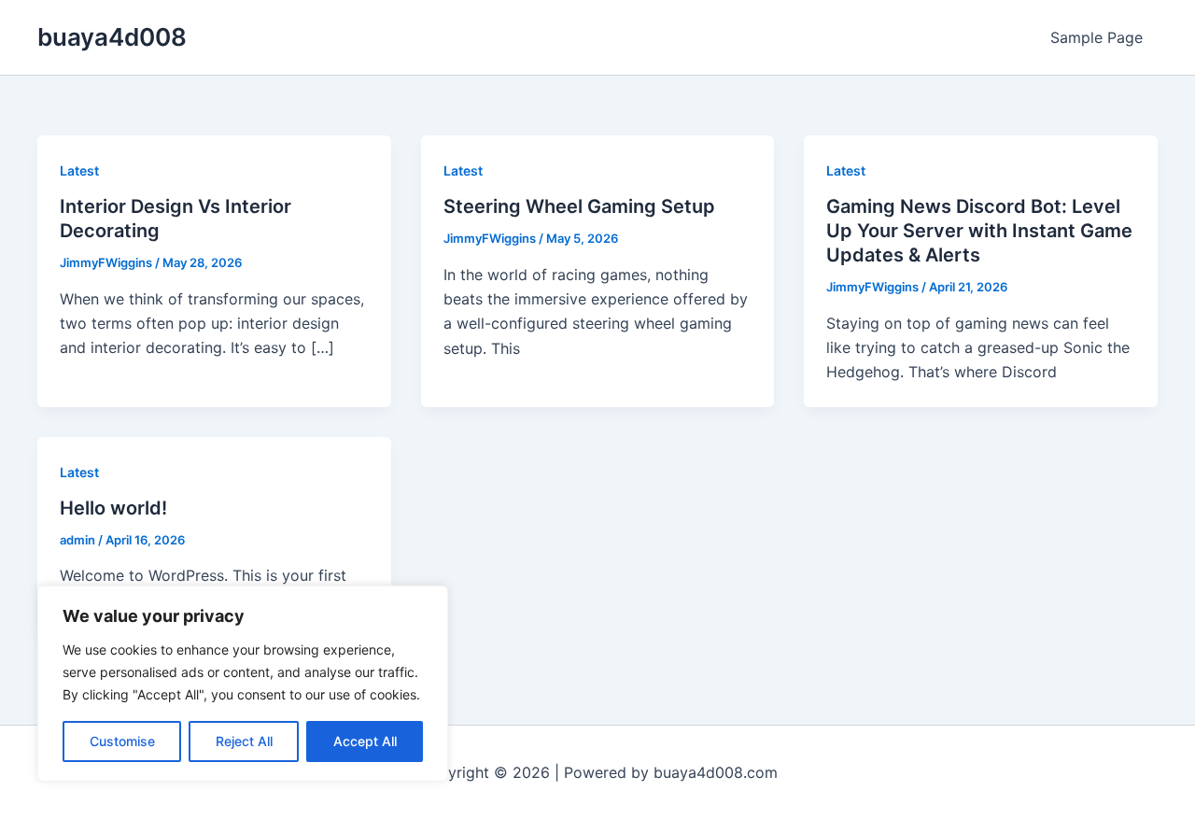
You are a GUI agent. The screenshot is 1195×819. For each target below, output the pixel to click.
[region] (242, 684)
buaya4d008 (112, 36)
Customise (122, 741)
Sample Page (1096, 37)
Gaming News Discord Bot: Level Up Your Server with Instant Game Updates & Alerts (979, 230)
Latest (79, 170)
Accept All (365, 741)
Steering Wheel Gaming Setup (579, 206)
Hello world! (113, 508)
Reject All (244, 741)
